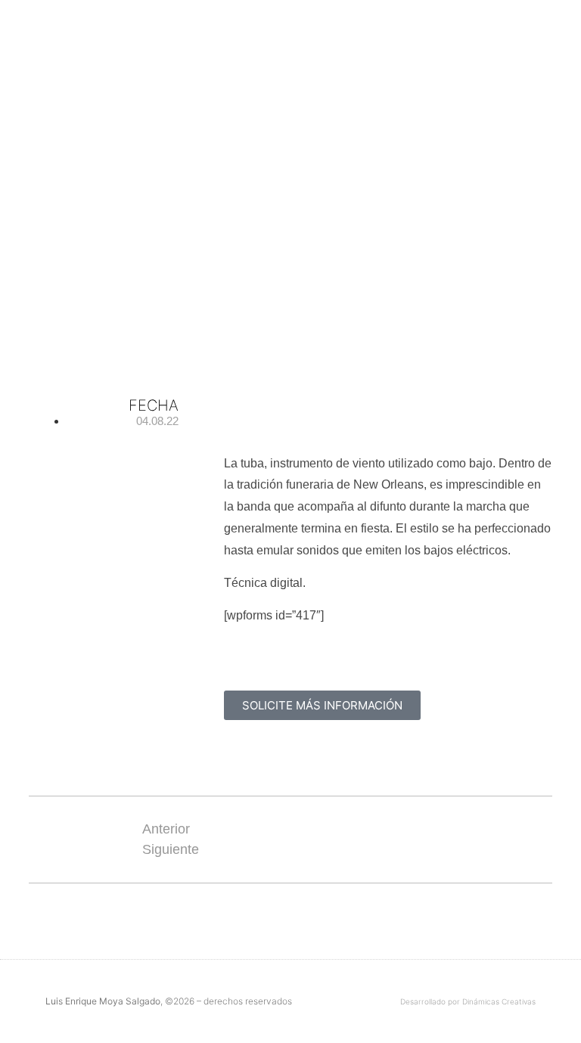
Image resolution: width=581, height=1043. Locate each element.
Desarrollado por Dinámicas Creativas (468, 1001)
